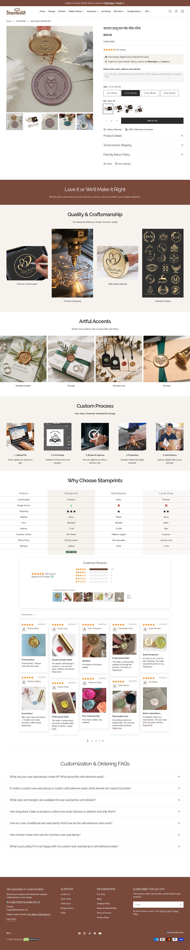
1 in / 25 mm (112, 93)
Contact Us (65, 894)
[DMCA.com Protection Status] (31, 939)
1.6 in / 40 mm (170, 93)
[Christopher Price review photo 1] (124, 644)
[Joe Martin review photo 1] (155, 698)
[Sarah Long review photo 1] (64, 645)
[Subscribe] (180, 904)
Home (8, 21)
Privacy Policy (103, 917)
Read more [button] (56, 672)
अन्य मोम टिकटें (21, 21)
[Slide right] (87, 69)
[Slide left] (13, 69)
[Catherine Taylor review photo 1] (94, 700)
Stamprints (17, 939)
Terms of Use (164, 911)
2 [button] (91, 741)
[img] (27, 625)
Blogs (99, 899)
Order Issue (66, 903)
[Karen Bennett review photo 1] (155, 642)
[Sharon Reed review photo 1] (64, 702)
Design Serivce (67, 908)
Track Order (66, 899)
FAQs (63, 913)
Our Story (101, 894)
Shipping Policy (103, 903)
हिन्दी (8, 933)
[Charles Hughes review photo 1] (34, 698)
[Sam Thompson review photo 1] (94, 645)
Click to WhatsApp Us (38, 914)
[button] (109, 50)
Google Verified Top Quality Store (23, 902)
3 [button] (95, 741)
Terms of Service (104, 913)
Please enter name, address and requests (121, 69)
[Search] (170, 11)
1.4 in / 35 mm (150, 93)
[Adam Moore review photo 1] (124, 702)
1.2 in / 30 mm (131, 93)
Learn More (11, 919)
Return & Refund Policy (107, 908)
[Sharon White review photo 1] (34, 645)
